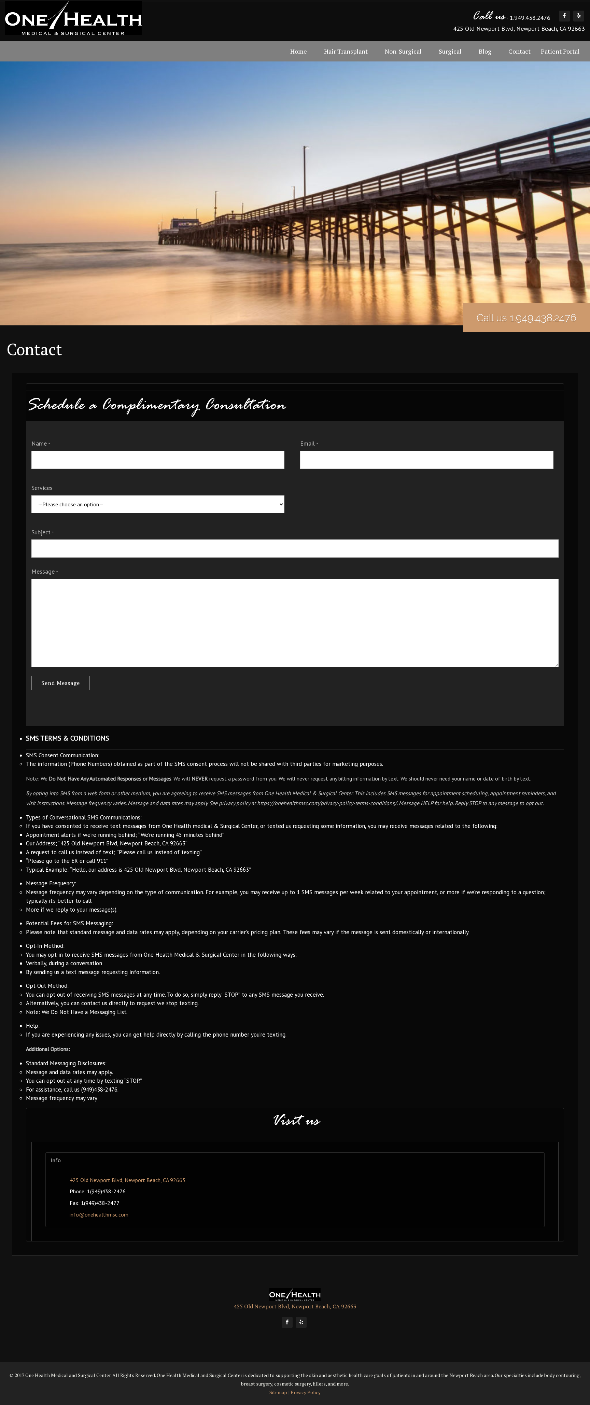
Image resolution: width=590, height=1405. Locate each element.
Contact (519, 51)
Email (309, 443)
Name (40, 443)
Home (298, 51)
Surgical (450, 51)
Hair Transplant (346, 51)
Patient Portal (560, 51)
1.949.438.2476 (530, 18)
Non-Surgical (403, 51)
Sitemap (278, 1392)
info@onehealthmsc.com (99, 1214)
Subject (42, 532)
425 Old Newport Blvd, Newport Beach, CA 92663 (519, 28)
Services (42, 488)
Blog (485, 51)
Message (44, 571)
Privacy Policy (306, 1392)
